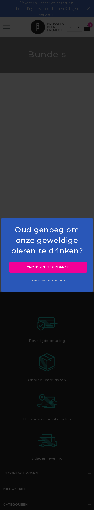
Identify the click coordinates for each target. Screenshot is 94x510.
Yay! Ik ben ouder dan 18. (48, 267)
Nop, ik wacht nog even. (48, 280)
